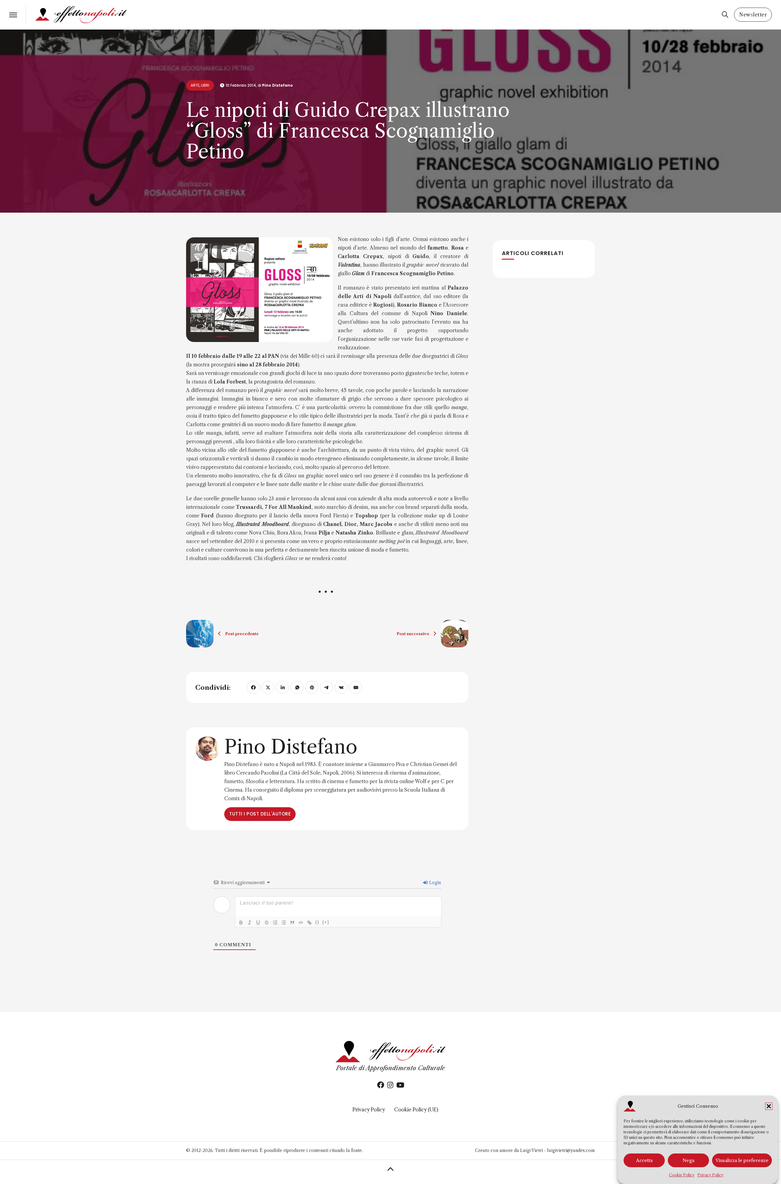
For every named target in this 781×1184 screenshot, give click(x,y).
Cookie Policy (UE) (416, 1110)
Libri (205, 85)
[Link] (309, 922)
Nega (688, 1160)
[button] (769, 1106)
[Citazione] (292, 922)
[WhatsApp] (297, 687)
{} (317, 922)
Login (434, 882)
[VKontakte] (341, 687)
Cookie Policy (681, 1175)
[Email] (355, 687)
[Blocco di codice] (301, 922)
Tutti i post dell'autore (260, 814)
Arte (195, 85)
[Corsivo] (249, 922)
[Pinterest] (311, 687)
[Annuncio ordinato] (275, 922)
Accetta (644, 1160)
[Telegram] (326, 687)
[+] (325, 922)
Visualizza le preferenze (741, 1160)
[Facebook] (253, 687)
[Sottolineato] (258, 922)
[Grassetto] (241, 922)
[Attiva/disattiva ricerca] (725, 15)
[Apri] (13, 14)
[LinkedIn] (282, 687)
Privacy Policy (710, 1175)
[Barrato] (266, 922)
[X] (267, 687)
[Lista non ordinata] (283, 922)
